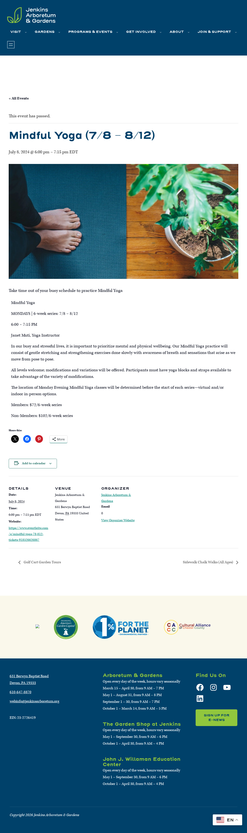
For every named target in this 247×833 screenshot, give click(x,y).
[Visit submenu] (26, 32)
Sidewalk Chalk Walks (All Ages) (208, 562)
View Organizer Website (118, 520)
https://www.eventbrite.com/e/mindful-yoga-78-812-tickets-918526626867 (28, 534)
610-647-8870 (20, 692)
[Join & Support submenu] (236, 32)
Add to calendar (34, 463)
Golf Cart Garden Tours (42, 562)
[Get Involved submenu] (161, 32)
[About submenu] (189, 32)
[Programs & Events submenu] (117, 32)
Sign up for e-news (216, 717)
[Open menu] (10, 44)
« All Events (19, 98)
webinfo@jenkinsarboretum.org (34, 701)
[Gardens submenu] (59, 32)
